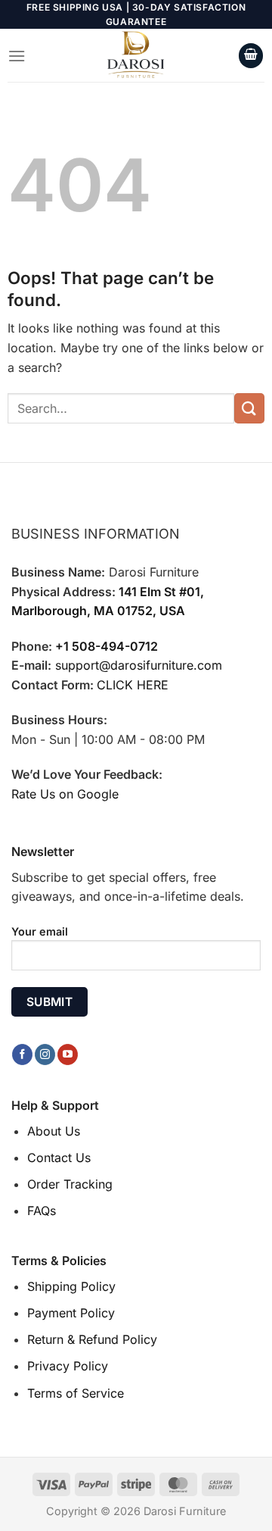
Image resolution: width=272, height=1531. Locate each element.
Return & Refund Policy (92, 1339)
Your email (39, 931)
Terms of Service (75, 1393)
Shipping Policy (71, 1286)
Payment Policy (71, 1312)
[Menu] (17, 55)
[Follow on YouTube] (67, 1054)
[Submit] (249, 408)
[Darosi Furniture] (136, 55)
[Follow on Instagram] (45, 1054)
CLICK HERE (132, 684)
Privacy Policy (67, 1365)
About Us (53, 1131)
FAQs (41, 1210)
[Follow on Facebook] (22, 1054)
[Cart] (251, 55)
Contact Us (59, 1157)
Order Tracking (70, 1184)
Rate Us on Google (65, 793)
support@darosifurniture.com (138, 665)
